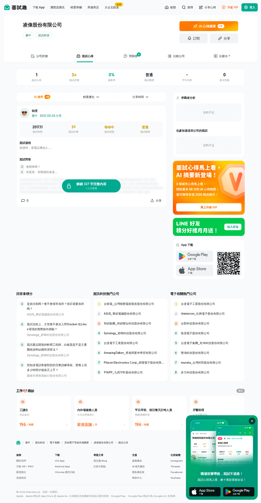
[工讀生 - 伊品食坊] (44, 413)
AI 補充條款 (138, 466)
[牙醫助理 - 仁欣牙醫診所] (217, 413)
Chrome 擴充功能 (65, 472)
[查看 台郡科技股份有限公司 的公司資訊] (207, 323)
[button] (34, 466)
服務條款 (137, 460)
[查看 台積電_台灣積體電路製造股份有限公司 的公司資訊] (130, 304)
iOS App (60, 460)
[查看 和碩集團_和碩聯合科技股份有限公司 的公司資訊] (130, 323)
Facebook (176, 472)
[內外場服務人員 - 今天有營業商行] (101, 413)
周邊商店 (21, 477)
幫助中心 (137, 477)
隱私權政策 (138, 472)
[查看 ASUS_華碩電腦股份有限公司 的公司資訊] (130, 314)
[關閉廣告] (252, 421)
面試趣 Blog (100, 460)
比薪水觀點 (100, 466)
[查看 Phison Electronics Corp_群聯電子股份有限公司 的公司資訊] (130, 363)
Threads (175, 466)
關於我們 (21, 460)
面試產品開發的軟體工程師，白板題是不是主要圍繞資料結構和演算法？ (57, 347)
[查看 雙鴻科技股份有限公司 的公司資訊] (207, 353)
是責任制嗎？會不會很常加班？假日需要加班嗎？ (55, 306)
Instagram (177, 460)
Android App (62, 466)
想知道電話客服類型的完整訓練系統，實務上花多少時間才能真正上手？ (57, 367)
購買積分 (21, 472)
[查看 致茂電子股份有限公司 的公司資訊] (207, 333)
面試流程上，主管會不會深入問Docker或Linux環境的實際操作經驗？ (56, 326)
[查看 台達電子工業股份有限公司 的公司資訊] (130, 343)
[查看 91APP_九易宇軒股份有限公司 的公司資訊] (130, 372)
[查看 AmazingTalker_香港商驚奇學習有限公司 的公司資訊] (130, 353)
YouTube (175, 477)
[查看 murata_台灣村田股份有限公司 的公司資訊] (207, 363)
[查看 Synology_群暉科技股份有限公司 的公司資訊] (130, 333)
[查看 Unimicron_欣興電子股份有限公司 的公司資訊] (207, 314)
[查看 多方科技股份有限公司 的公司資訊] (207, 372)
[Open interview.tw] (18, 443)
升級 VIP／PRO (25, 466)
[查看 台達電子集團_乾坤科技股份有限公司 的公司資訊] (207, 343)
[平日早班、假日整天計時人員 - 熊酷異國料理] (159, 413)
